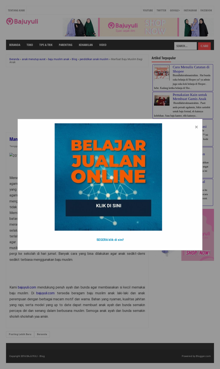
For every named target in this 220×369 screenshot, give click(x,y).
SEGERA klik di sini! (110, 239)
